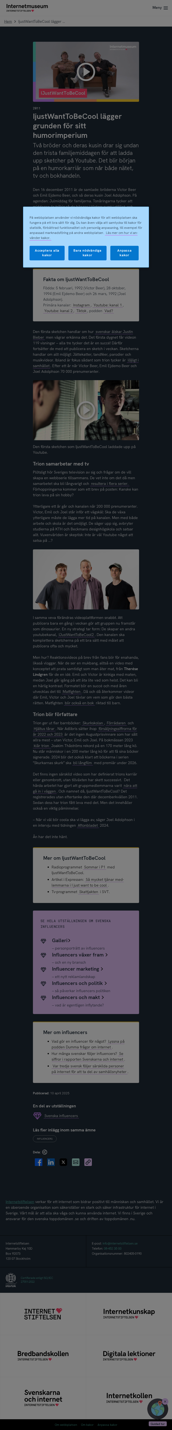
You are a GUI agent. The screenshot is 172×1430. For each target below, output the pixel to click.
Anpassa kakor (124, 252)
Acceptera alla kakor (47, 252)
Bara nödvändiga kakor (87, 252)
